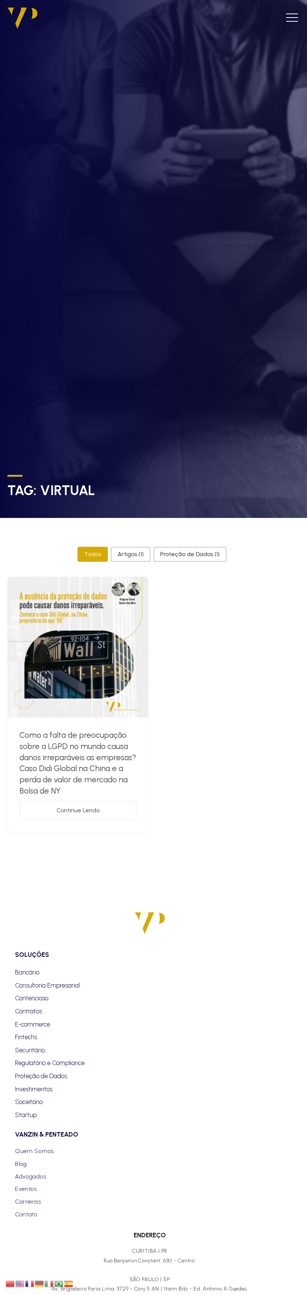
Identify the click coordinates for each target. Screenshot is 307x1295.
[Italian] (49, 1283)
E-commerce (32, 1024)
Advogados (30, 1176)
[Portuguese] (59, 1283)
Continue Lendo (78, 810)
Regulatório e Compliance (50, 1063)
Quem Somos (34, 1151)
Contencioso (31, 998)
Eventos (26, 1188)
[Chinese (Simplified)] (10, 1283)
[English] (20, 1283)
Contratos (28, 1011)
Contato (26, 1214)
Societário (29, 1102)
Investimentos (33, 1089)
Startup (26, 1115)
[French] (30, 1283)
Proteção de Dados (41, 1076)
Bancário (27, 972)
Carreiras (28, 1201)
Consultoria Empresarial (47, 985)
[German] (40, 1283)
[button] (92, 554)
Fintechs (26, 1037)
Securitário (30, 1050)
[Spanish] (69, 1283)
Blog (21, 1163)
